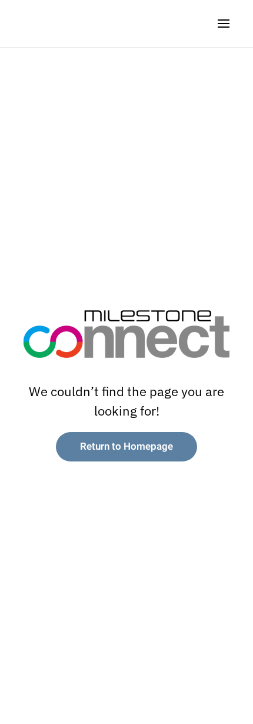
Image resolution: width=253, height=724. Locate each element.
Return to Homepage (126, 446)
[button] (223, 23)
